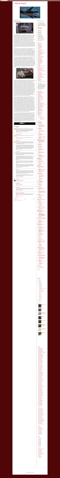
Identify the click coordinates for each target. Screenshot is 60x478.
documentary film (40, 429)
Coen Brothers (40, 361)
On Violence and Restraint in (43, 325)
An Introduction (40, 43)
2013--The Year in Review (41, 222)
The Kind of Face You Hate (42, 163)
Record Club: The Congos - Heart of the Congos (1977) (44, 313)
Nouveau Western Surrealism (41, 202)
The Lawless (43, 308)
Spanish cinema (40, 422)
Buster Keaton (40, 355)
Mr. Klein (39, 80)
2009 (39, 299)
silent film (39, 433)
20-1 (41, 40)
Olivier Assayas (40, 389)
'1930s (39, 439)
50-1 (44, 38)
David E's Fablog (40, 178)
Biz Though (17, 183)
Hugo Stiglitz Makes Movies (42, 199)
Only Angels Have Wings (41, 53)
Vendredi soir (40, 63)
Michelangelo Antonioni (41, 386)
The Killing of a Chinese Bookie (42, 74)
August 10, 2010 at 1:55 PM (19, 167)
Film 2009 (41, 36)
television (39, 457)
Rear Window (40, 73)
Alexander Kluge (40, 350)
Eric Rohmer (39, 365)
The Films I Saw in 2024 (41, 161)
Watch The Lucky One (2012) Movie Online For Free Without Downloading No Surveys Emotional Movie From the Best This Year (42, 248)
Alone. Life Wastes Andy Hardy (42, 52)
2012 (39, 281)
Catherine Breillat (40, 356)
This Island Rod (40, 146)
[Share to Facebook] (22, 123)
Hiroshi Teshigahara (40, 372)
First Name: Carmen (41, 56)
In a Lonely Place (40, 49)
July (39, 292)
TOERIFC (39, 452)
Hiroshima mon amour (41, 70)
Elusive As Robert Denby (41, 257)
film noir (39, 430)
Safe (39, 71)
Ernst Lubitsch (40, 367)
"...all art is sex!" (40, 184)
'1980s (39, 443)
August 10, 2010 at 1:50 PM (19, 149)
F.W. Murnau (39, 368)
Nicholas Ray (39, 388)
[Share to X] (21, 123)
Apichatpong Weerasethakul (41, 352)
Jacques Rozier (40, 375)
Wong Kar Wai (40, 109)
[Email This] (20, 123)
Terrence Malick (41, 110)
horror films (39, 431)
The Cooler (40, 238)
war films (39, 434)
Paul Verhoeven (40, 391)
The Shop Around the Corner (42, 81)
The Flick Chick (40, 197)
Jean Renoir (39, 376)
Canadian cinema (40, 411)
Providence (43, 316)
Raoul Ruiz (39, 396)
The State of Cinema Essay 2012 (42, 255)
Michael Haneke (40, 115)
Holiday (39, 64)
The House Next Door (41, 267)
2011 (39, 282)
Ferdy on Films (40, 204)
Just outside (40, 186)
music (39, 455)
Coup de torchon (40, 61)
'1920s (39, 438)
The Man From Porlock (41, 233)
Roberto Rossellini (40, 398)
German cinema (40, 415)
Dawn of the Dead (41, 290)
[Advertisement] (42, 341)
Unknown (17, 140)
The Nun (39, 200)
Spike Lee (39, 399)
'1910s (39, 437)
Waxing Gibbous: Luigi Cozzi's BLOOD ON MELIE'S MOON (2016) (42, 167)
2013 (39, 280)
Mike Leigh (39, 387)
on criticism (39, 456)
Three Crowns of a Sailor (41, 50)
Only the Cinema (20, 3)
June (39, 293)
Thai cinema (39, 423)
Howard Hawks (40, 373)
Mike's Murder (40, 159)
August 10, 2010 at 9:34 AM (19, 138)
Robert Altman (40, 397)
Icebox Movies (40, 260)
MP (16, 127)
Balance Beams (40, 59)
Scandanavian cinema (40, 420)
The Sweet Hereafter (41, 291)
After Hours (40, 79)
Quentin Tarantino (41, 96)
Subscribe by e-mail (42, 119)
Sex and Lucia (40, 69)
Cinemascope (40, 128)
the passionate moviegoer (42, 191)
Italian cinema (39, 417)
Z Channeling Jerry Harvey (41, 263)
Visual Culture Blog (41, 210)
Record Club (39, 451)
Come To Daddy (40, 62)
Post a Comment (17, 197)
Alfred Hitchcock (40, 351)
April (39, 295)
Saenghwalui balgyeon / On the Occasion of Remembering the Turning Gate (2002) (42, 156)
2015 (39, 279)
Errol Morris (39, 95)
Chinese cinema (40, 412)
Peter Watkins (39, 394)
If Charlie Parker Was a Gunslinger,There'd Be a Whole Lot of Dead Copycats (42, 214)
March (40, 296)
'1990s (39, 444)
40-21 (40, 40)
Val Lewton (39, 402)
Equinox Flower (40, 51)
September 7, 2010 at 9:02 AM (19, 190)
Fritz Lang (39, 370)
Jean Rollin (39, 377)
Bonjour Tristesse (40, 45)
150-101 (41, 38)
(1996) (40, 100)
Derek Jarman (40, 363)
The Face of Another (41, 76)
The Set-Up (40, 72)
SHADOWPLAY (40, 122)
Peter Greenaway (40, 393)
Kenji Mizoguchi (40, 382)
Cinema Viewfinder (41, 188)
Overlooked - (41, 92)
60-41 (38, 40)
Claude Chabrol (40, 360)
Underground (40, 54)
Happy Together (43, 320)
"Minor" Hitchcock (41, 103)
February (40, 297)
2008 (39, 300)
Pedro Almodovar (40, 392)
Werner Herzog (40, 94)
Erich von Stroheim (40, 366)
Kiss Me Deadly (40, 58)
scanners (40, 265)
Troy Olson (17, 151)
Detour (39, 78)
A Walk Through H (41, 65)
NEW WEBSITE (40, 245)
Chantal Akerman (40, 357)
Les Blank (39, 383)
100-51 (43, 38)
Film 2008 (39, 36)
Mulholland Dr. (40, 44)
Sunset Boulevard (41, 60)
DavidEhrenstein (18, 134)
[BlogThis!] (20, 123)
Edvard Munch (40, 47)
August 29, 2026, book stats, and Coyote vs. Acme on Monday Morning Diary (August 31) (42, 126)
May (39, 294)
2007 (39, 301)
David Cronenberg (40, 362)
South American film (40, 421)
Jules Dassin (39, 381)
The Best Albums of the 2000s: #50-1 (44, 329)
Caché (39, 67)
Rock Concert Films (41, 105)
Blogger (33, 472)
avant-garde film (40, 428)
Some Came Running (41, 175)
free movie (17, 187)
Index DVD (39, 450)
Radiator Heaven (41, 158)
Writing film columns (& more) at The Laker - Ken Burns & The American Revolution (42, 142)
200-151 (39, 38)
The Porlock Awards (41, 234)
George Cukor (40, 371)
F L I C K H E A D (40, 266)
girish (39, 194)
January (40, 298)
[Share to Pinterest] (23, 123)
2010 (39, 283)
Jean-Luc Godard (40, 378)
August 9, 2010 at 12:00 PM (19, 132)
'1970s (39, 442)
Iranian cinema (40, 416)
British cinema (40, 410)
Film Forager (40, 244)
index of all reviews (42, 23)
